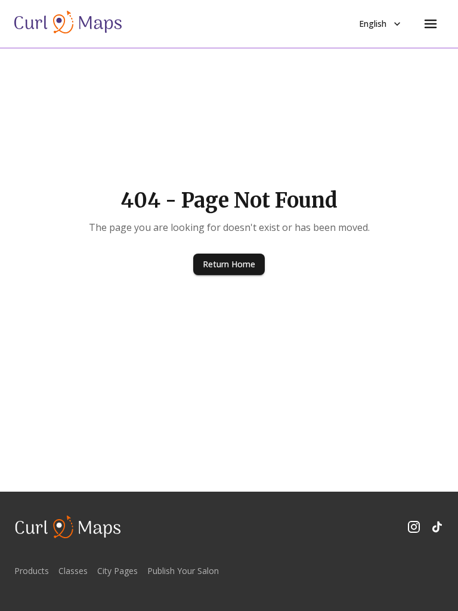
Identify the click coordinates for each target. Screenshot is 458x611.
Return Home (229, 264)
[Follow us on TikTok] (437, 526)
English (372, 23)
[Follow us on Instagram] (414, 527)
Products (31, 570)
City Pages (117, 570)
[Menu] (430, 24)
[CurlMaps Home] (68, 24)
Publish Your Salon (183, 570)
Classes (73, 570)
